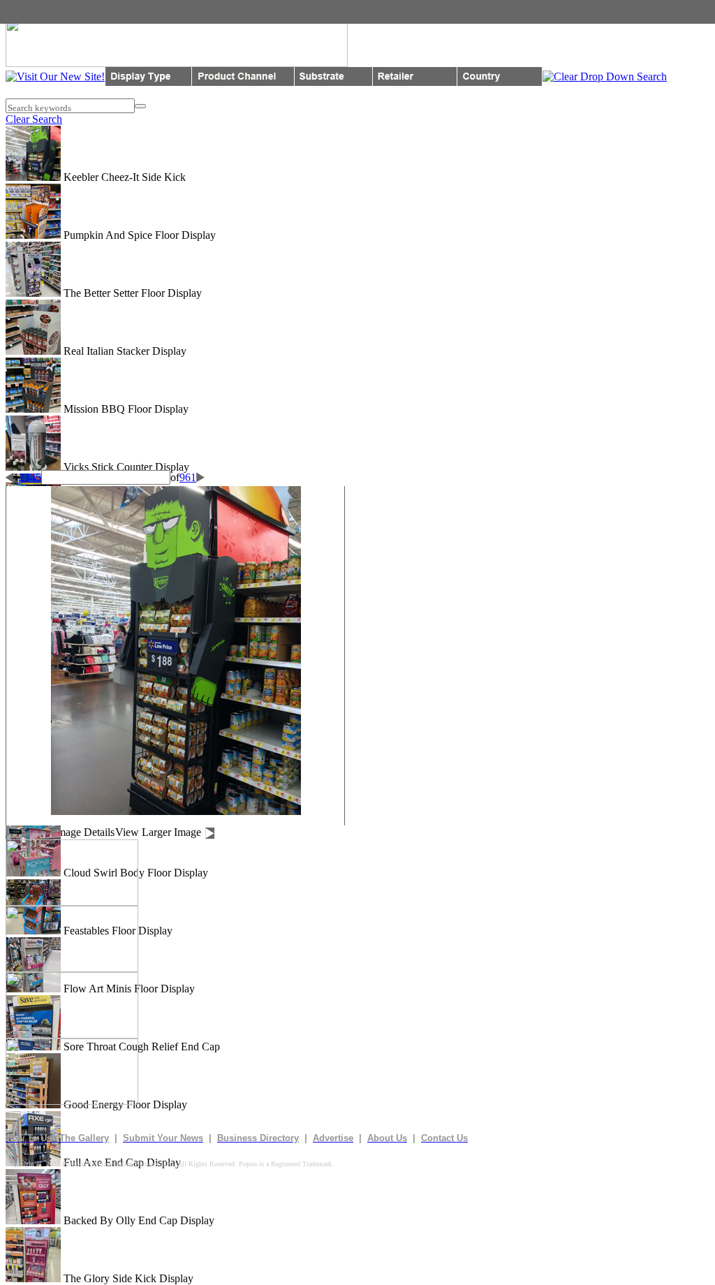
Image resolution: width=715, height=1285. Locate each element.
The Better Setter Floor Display (131, 293)
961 (187, 477)
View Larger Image (158, 832)
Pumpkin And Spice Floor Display (138, 235)
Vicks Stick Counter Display (125, 467)
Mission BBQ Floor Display (125, 409)
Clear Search (34, 119)
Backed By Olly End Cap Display (137, 1220)
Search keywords (38, 108)
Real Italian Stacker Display (123, 351)
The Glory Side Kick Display (127, 1278)
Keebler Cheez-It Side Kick (123, 177)
